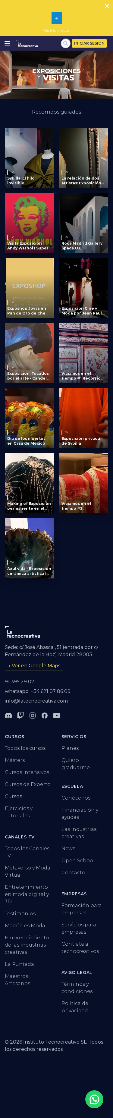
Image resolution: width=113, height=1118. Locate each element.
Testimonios (20, 913)
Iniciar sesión (89, 43)
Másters (15, 760)
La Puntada (19, 964)
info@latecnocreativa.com (36, 701)
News (68, 848)
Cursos (13, 796)
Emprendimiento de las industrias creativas (27, 945)
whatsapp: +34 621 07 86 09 (38, 691)
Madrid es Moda (25, 926)
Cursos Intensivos (27, 772)
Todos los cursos (25, 748)
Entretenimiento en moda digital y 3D (27, 894)
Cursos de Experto (28, 784)
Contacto (73, 872)
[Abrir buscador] (66, 43)
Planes (70, 748)
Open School (78, 860)
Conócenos (75, 798)
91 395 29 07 (19, 681)
